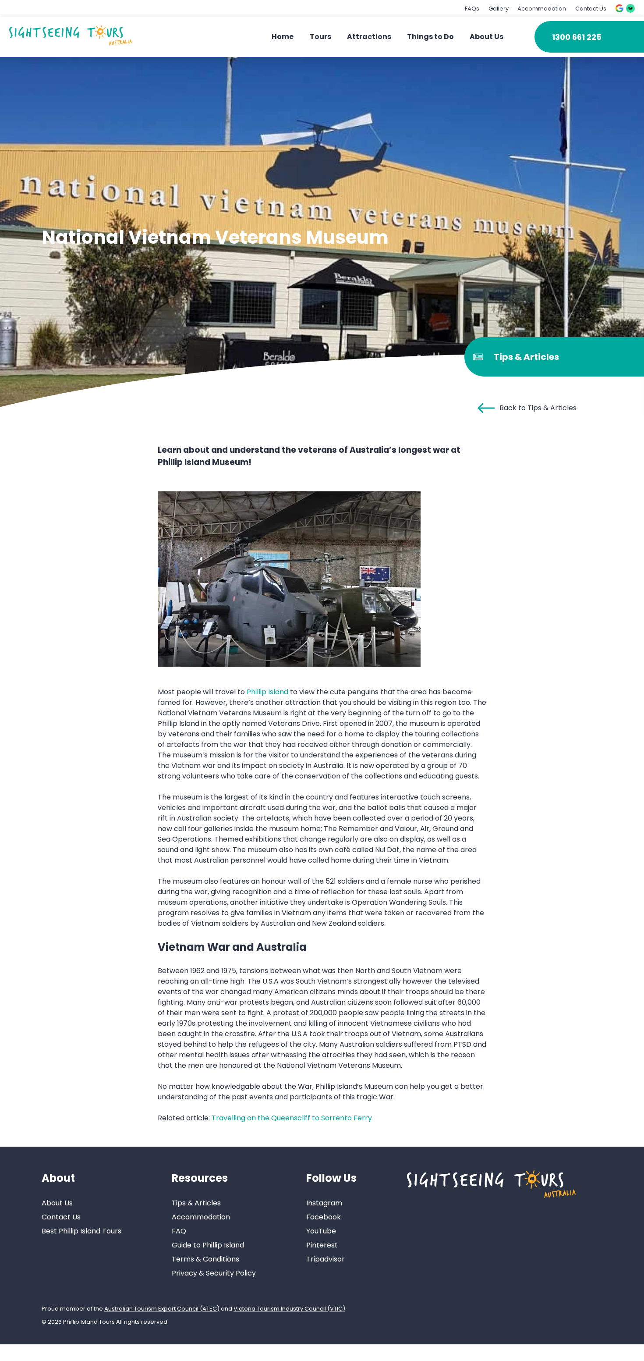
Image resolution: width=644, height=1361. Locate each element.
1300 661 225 (577, 37)
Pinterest (322, 1245)
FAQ (179, 1231)
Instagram (324, 1203)
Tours (320, 37)
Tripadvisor (325, 1259)
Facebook (323, 1217)
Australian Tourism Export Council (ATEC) (161, 1308)
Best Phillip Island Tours (81, 1231)
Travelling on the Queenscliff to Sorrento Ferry (292, 1118)
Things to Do (430, 37)
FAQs (472, 8)
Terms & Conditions (205, 1259)
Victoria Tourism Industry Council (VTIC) (289, 1308)
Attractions (369, 37)
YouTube (321, 1231)
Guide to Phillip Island (208, 1245)
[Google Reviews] (619, 8)
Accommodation (541, 8)
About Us (486, 37)
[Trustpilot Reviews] (630, 8)
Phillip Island (267, 692)
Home (283, 37)
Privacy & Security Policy (214, 1273)
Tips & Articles (196, 1203)
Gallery (498, 8)
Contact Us (590, 8)
